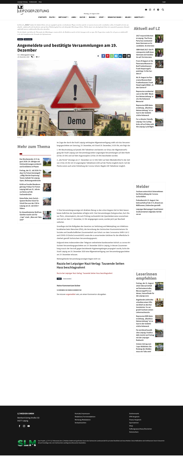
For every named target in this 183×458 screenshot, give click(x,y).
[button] (55, 16)
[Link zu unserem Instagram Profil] (150, 10)
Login (164, 2)
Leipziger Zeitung (22, 2)
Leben (73, 17)
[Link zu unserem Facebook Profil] (154, 10)
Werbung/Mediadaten (83, 420)
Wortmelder (27, 39)
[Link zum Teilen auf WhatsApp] (112, 56)
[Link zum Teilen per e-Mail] (124, 56)
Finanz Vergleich (135, 420)
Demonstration (67, 278)
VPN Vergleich (134, 417)
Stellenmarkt (33, 2)
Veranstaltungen (114, 17)
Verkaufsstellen (80, 423)
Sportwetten (134, 423)
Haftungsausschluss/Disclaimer (140, 429)
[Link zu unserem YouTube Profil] (146, 10)
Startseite (42, 17)
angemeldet (71, 294)
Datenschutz (134, 432)
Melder (127, 17)
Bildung (92, 17)
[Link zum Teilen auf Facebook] (103, 56)
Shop (40, 2)
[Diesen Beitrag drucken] (129, 56)
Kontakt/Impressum (82, 413)
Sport (101, 17)
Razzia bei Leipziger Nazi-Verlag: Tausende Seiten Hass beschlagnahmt (84, 273)
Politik (52, 17)
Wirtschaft (62, 17)
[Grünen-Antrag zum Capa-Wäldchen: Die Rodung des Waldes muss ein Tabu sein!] (158, 348)
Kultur (82, 17)
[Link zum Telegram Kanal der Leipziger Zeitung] (158, 10)
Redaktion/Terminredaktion (85, 417)
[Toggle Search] (163, 9)
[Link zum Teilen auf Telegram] (116, 56)
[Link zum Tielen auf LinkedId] (120, 56)
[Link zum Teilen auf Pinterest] (108, 56)
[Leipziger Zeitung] (33, 9)
